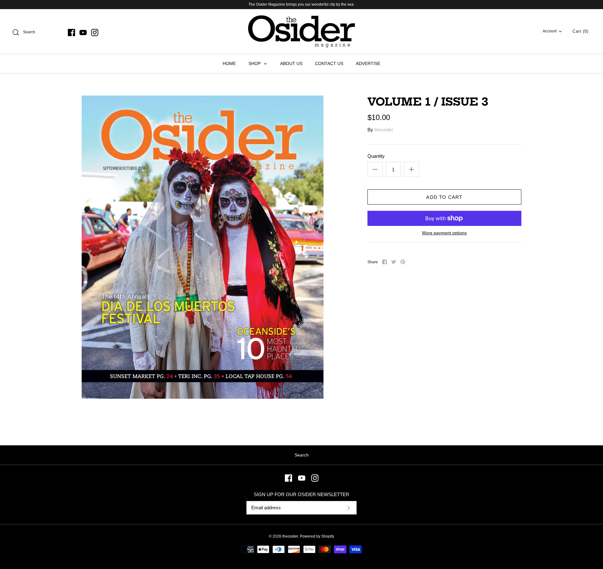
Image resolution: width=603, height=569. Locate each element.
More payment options (444, 232)
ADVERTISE (368, 63)
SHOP (255, 63)
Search (302, 454)
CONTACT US (329, 63)
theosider (383, 129)
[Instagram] (94, 32)
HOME (229, 63)
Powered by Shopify (317, 536)
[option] (202, 247)
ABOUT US (291, 63)
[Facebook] (71, 32)
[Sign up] (348, 508)
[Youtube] (83, 32)
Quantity (376, 156)
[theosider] (301, 31)
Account (550, 31)
